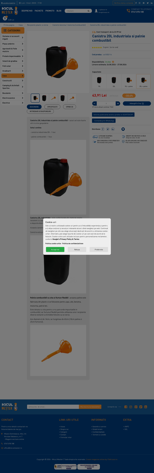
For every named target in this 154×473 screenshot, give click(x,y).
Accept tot (55, 249)
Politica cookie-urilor (53, 243)
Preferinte (99, 249)
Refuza (77, 249)
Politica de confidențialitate (72, 243)
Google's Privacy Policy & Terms (66, 239)
